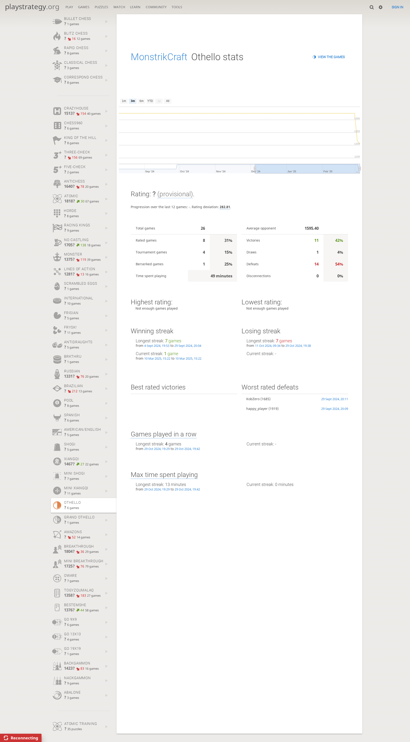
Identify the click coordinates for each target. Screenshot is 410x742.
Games (83, 7)
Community (156, 7)
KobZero (253, 399)
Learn (135, 7)
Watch (119, 7)
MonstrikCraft (159, 57)
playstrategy (32, 6)
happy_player (257, 408)
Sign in (397, 7)
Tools (177, 7)
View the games (331, 57)
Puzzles (101, 7)
